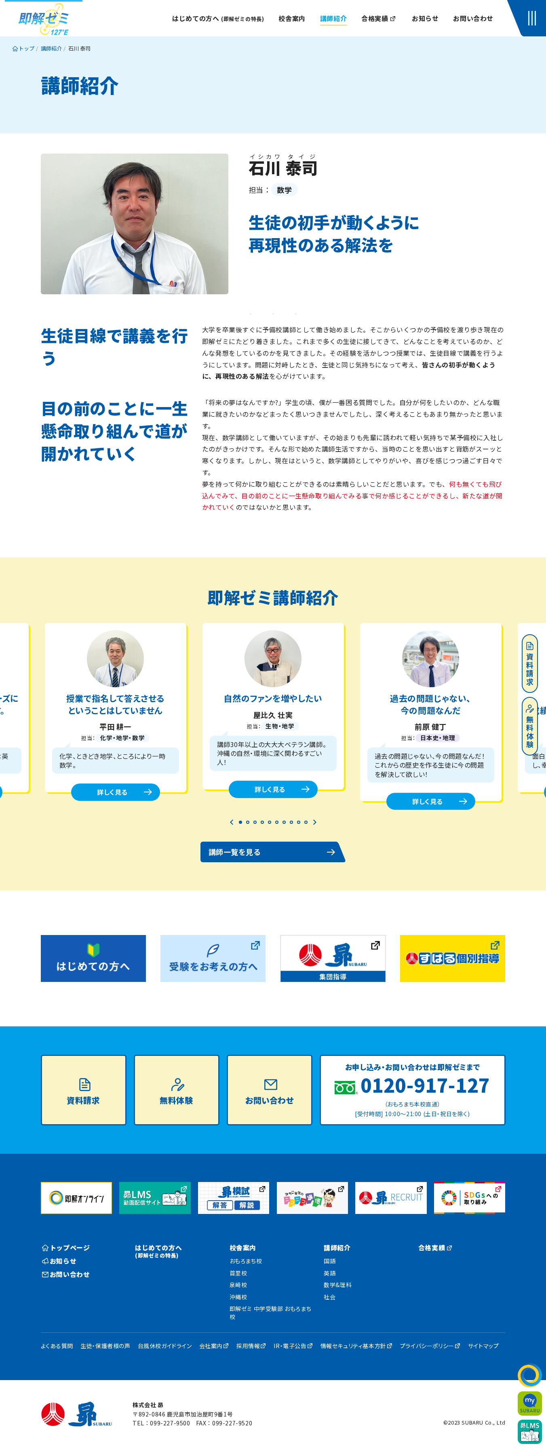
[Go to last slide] (232, 822)
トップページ (70, 1247)
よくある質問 (57, 1346)
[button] (534, 18)
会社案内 (211, 1346)
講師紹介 (333, 18)
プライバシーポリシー (427, 1346)
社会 (329, 1297)
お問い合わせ (473, 18)
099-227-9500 (170, 1423)
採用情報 (248, 1346)
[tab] (240, 822)
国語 (329, 1261)
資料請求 (530, 670)
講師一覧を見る (235, 851)
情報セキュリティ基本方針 (353, 1346)
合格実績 (374, 18)
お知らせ (425, 18)
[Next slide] (314, 822)
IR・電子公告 (290, 1346)
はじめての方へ (218, 18)
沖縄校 (238, 1297)
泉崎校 (238, 1285)
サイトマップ (483, 1346)
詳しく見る (112, 792)
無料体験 (530, 732)
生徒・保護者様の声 (105, 1346)
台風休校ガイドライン (165, 1346)
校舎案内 (291, 18)
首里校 (238, 1273)
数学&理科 (338, 1285)
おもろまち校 (246, 1261)
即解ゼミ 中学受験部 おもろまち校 (271, 1312)
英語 (329, 1273)
